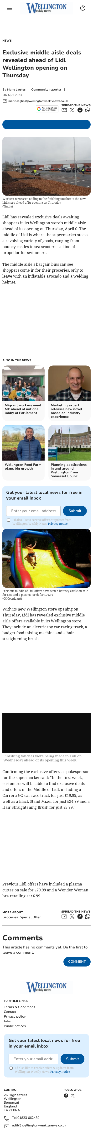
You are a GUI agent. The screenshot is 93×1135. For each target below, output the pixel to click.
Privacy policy (15, 1016)
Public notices (15, 1026)
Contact (10, 1012)
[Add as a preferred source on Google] (47, 108)
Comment (77, 961)
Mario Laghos (16, 89)
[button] (9, 8)
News (7, 41)
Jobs (7, 1021)
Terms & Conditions (19, 1007)
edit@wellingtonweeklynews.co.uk (39, 1126)
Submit (74, 511)
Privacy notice (57, 523)
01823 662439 (28, 1118)
